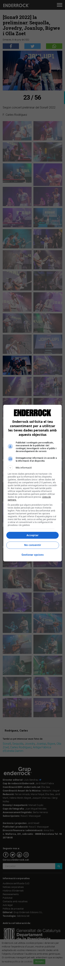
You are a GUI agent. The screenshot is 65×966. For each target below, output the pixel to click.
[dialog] (32, 483)
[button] (32, 467)
